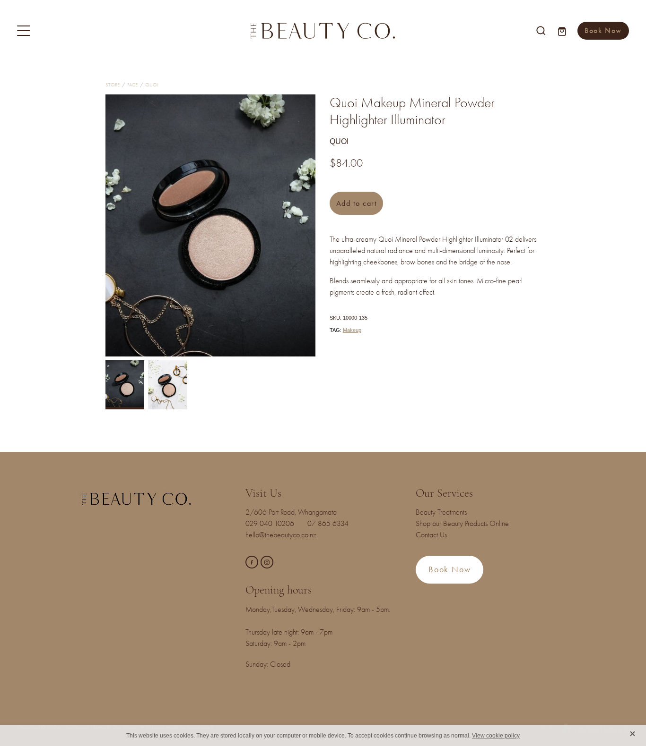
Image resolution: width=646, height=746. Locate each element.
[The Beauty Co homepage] (323, 31)
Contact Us (431, 535)
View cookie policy (496, 735)
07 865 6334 (333, 523)
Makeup (352, 330)
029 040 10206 (271, 523)
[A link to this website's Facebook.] (251, 562)
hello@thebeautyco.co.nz (280, 535)
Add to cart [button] (356, 203)
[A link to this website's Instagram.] (267, 562)
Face (132, 85)
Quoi (151, 85)
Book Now (603, 30)
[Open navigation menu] (93, 30)
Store (112, 85)
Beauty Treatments (441, 512)
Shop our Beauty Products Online (462, 523)
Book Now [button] (449, 569)
